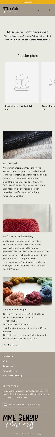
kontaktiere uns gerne (11, 345)
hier (18, 39)
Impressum (8, 356)
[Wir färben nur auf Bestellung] (27, 218)
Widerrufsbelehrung (12, 375)
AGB (5, 361)
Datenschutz (9, 366)
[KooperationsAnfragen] (27, 291)
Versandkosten (10, 371)
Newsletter (10, 386)
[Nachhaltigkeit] (27, 145)
